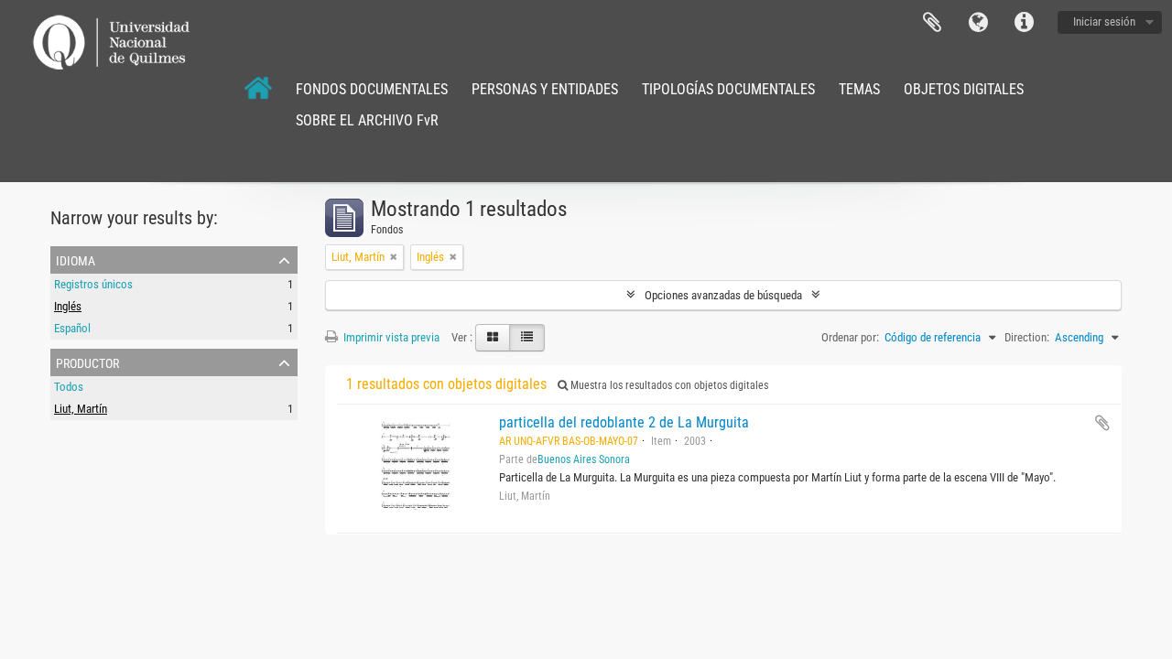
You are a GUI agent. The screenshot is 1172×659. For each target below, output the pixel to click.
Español (72, 328)
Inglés (67, 306)
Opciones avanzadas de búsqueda (723, 295)
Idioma (978, 23)
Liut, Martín (80, 409)
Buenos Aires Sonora (583, 459)
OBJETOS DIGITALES (964, 89)
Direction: (1026, 337)
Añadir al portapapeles (1102, 423)
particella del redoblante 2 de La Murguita (624, 422)
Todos (68, 387)
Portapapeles (932, 23)
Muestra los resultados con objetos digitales (668, 385)
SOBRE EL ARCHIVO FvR (367, 120)
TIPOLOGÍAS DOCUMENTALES (728, 89)
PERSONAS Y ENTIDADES (545, 89)
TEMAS (859, 89)
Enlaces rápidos (1024, 23)
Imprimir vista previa (390, 337)
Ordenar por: (850, 337)
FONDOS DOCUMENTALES (372, 89)
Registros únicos (93, 284)
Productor (87, 362)
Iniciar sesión (1104, 21)
